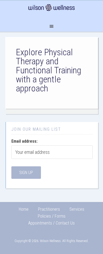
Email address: (24, 141)
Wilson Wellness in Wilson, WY (51, 10)
